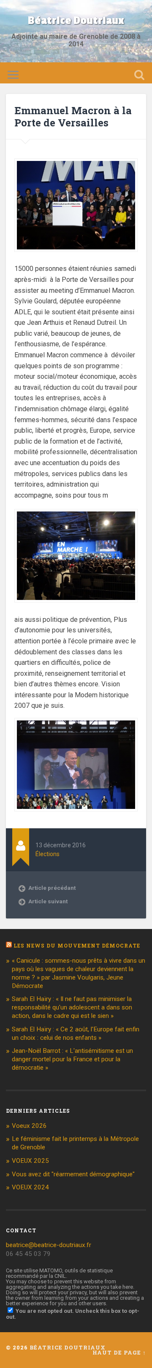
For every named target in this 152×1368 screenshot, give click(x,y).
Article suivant (48, 901)
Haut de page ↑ (119, 1352)
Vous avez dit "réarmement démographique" (73, 1174)
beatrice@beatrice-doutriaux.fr (48, 1245)
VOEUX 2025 (30, 1161)
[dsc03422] (75, 764)
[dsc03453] (75, 609)
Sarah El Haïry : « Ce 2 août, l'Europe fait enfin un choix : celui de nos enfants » (75, 1033)
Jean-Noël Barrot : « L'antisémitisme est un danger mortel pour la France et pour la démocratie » (72, 1059)
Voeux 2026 (29, 1126)
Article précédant (52, 887)
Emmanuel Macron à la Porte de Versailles (73, 116)
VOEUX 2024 (30, 1187)
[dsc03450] (75, 258)
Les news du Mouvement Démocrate (77, 945)
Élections (47, 854)
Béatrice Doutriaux (76, 20)
